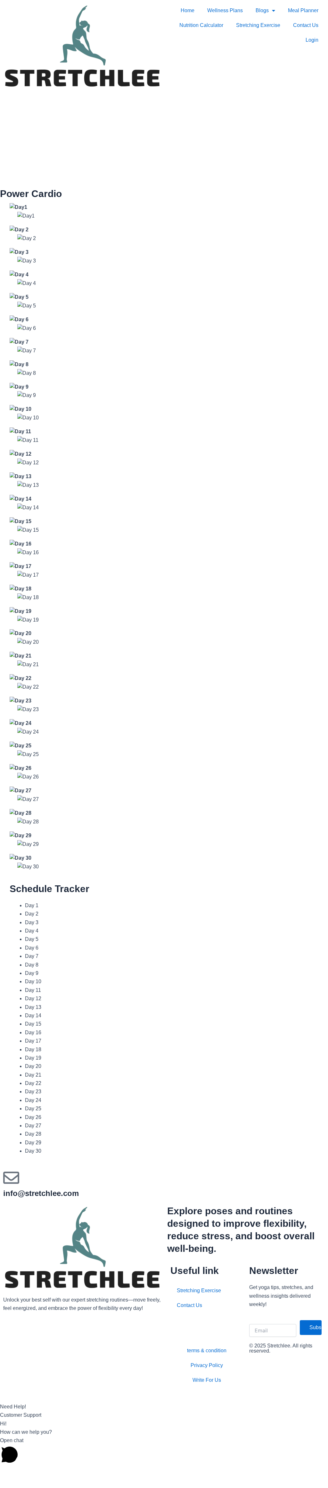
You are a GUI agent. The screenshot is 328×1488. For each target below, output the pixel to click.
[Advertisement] (164, 139)
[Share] (50, 1472)
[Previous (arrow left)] (9, 1483)
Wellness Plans (225, 10)
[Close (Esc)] (71, 1472)
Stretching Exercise (258, 25)
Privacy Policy (207, 1365)
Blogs (262, 10)
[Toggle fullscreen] (30, 1472)
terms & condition (206, 1350)
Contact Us (305, 25)
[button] (164, 1402)
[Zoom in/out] (9, 1472)
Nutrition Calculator (201, 25)
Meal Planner (303, 10)
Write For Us (207, 1380)
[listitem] (82, 1304)
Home (187, 10)
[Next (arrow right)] (30, 1483)
